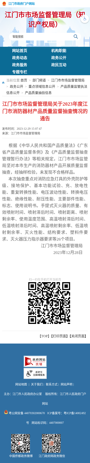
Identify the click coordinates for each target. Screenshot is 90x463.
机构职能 (58, 51)
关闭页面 (78, 336)
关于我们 (37, 384)
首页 (24, 80)
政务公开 (58, 58)
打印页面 (59, 336)
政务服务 (19, 65)
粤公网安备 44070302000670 (26, 413)
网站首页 (19, 51)
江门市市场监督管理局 (68, 80)
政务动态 (19, 58)
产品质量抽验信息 (38, 93)
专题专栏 (19, 72)
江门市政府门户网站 (21, 3)
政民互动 (58, 65)
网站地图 (21, 384)
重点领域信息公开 (41, 86)
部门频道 (39, 80)
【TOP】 (44, 336)
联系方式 (52, 384)
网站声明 (66, 384)
